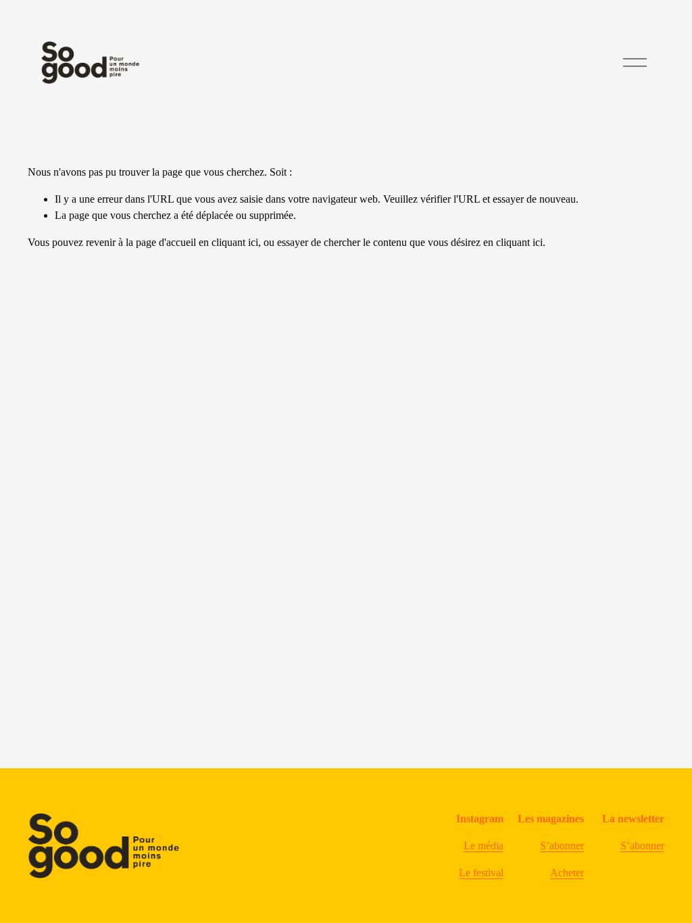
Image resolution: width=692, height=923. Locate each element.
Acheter (567, 872)
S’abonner (562, 845)
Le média (483, 845)
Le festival (481, 872)
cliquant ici (235, 242)
